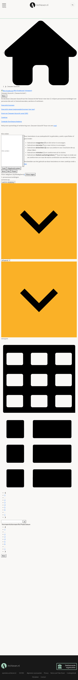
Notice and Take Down (57, 673)
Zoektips (4, 117)
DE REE (21, 673)
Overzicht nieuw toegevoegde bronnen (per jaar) (18, 109)
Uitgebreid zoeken (13, 168)
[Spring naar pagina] (24, 521)
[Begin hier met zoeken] (40, 53)
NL (73, 5)
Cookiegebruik (71, 673)
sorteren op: (5, 180)
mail (55, 126)
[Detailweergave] (39, 453)
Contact (43, 677)
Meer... (4, 96)
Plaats (14, 171)
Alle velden (5, 134)
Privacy (46, 673)
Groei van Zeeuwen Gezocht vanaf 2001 (14, 113)
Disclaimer (35, 677)
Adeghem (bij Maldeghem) (15, 174)
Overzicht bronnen (7, 105)
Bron (3, 171)
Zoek (3, 168)
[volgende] (5, 517)
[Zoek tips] (23, 151)
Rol (8, 171)
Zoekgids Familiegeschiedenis (11, 121)
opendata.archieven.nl (9, 673)
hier (25, 164)
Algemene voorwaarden (34, 673)
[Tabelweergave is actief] (39, 377)
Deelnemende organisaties (70, 666)
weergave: (4, 339)
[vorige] (5, 493)
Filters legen (30, 174)
